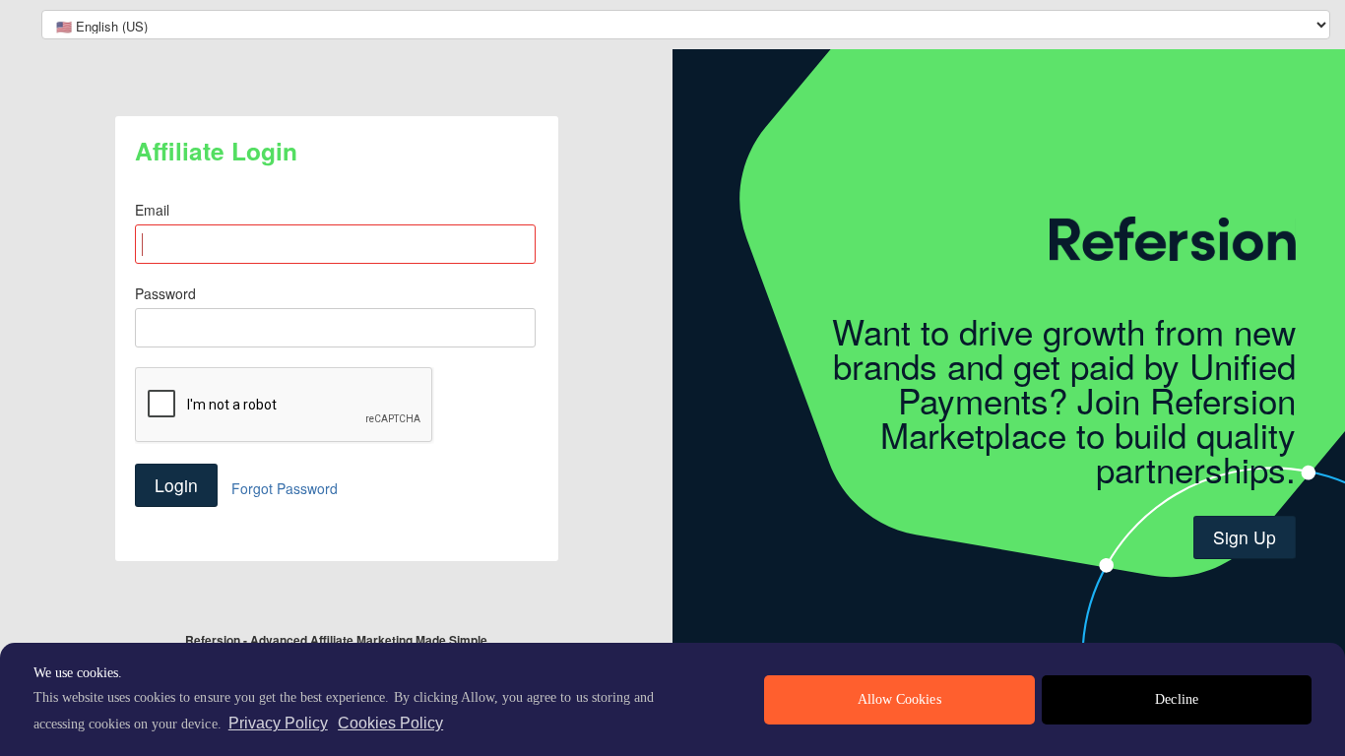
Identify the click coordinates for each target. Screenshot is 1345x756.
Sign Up (1244, 537)
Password (165, 293)
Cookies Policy (390, 723)
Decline (1176, 699)
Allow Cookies (899, 699)
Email (152, 210)
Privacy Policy (278, 723)
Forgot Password (284, 488)
